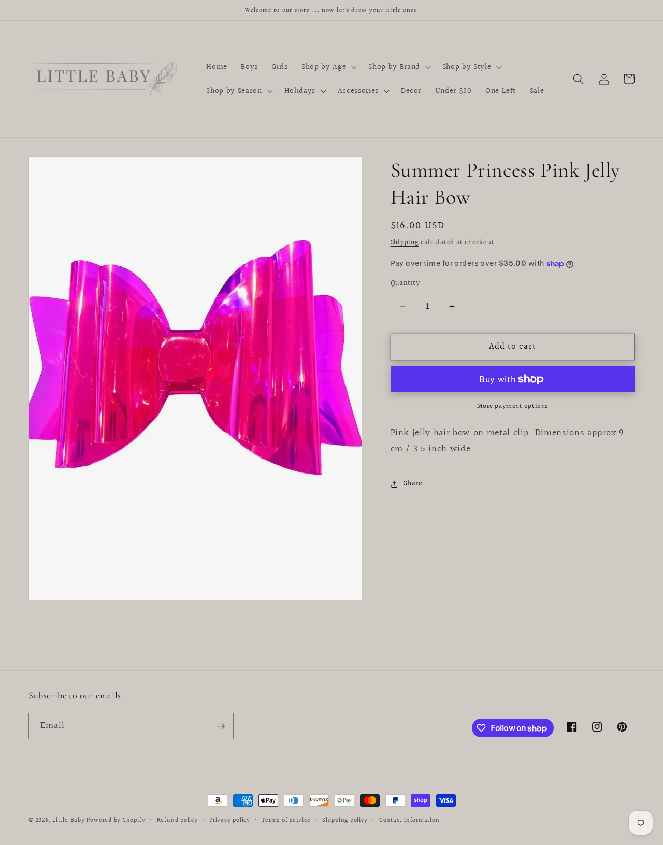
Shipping (405, 242)
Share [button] (413, 484)
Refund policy (177, 820)
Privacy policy (229, 820)
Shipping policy (345, 820)
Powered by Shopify (116, 820)
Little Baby (68, 820)
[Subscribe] (220, 726)
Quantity (405, 284)
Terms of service (286, 820)
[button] (328, 67)
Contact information (409, 820)
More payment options (512, 406)
